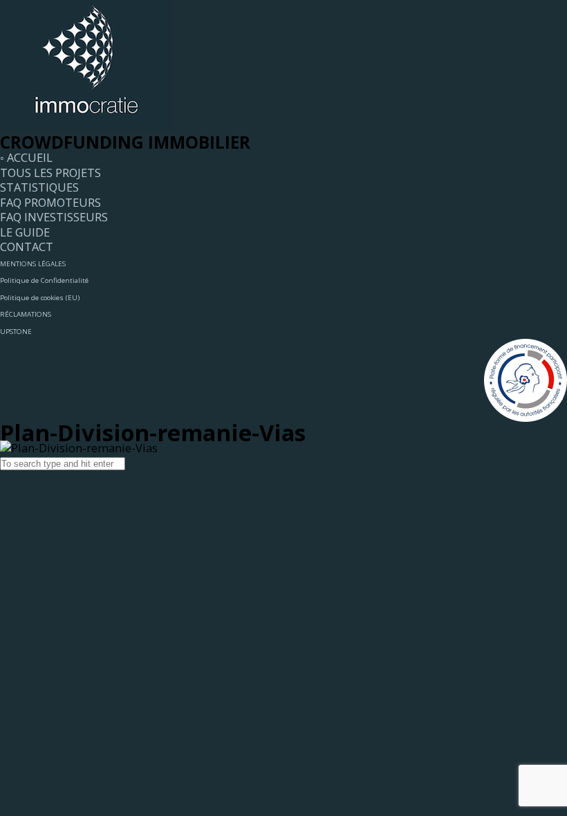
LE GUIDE (25, 232)
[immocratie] (86, 127)
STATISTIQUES (39, 187)
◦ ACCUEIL (26, 157)
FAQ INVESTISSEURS (54, 217)
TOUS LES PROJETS (50, 172)
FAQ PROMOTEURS (50, 202)
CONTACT (26, 246)
